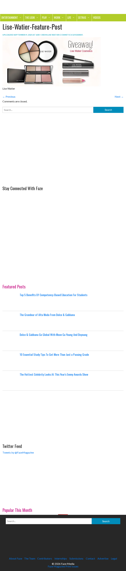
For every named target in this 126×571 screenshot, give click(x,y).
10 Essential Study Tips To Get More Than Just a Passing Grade (54, 354)
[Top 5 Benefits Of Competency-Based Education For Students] (10, 301)
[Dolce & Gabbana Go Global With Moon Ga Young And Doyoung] (10, 341)
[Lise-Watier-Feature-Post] (51, 61)
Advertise (102, 558)
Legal (114, 558)
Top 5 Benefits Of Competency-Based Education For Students (53, 295)
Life (69, 18)
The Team (29, 558)
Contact (90, 558)
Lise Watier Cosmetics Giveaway (65, 35)
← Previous (8, 96)
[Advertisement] (27, 161)
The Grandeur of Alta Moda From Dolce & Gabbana (47, 315)
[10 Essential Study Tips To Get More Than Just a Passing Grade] (10, 360)
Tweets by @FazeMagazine (18, 452)
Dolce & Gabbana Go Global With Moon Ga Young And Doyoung (53, 334)
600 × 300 (40, 35)
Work (57, 18)
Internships (60, 558)
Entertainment (9, 18)
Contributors (44, 558)
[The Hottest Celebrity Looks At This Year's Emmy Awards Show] (10, 380)
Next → (119, 96)
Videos (96, 18)
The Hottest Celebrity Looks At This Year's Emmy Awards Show (54, 374)
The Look (30, 18)
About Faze (15, 558)
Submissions (76, 558)
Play (44, 18)
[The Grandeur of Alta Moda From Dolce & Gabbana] (10, 321)
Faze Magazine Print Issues (63, 566)
